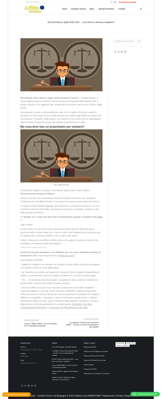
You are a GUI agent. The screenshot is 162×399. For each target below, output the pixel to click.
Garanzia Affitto (89, 365)
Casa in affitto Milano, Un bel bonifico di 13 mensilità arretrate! (65, 366)
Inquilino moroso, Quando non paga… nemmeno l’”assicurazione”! (64, 378)
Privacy (119, 395)
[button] (145, 394)
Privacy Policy (120, 343)
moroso (49, 206)
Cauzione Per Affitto (90, 369)
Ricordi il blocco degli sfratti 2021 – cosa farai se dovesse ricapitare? (65, 360)
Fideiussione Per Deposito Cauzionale (96, 351)
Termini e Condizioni (122, 345)
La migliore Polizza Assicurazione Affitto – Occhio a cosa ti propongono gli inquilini (65, 353)
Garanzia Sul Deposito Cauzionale (95, 360)
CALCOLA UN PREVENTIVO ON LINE (68, 307)
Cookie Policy (131, 343)
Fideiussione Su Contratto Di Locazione (96, 373)
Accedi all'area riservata (127, 2)
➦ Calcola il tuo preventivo (16, 394)
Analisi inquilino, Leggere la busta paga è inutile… (65, 372)
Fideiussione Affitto (90, 347)
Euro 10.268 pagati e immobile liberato (64, 347)
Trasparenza (108, 395)
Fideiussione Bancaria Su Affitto (94, 356)
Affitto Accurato (66, 255)
